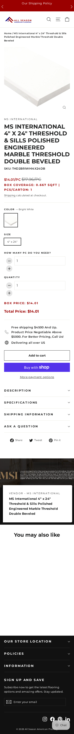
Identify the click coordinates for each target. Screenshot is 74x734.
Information (19, 666)
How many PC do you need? (27, 253)
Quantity (12, 277)
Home (8, 33)
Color (19, 209)
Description (17, 390)
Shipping (10, 195)
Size (7, 234)
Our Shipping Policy (37, 3)
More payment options (37, 377)
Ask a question (21, 426)
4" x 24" (12, 241)
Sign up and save (24, 680)
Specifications (21, 402)
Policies (14, 654)
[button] (2, 6)
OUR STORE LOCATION (28, 641)
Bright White (10, 220)
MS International (21, 119)
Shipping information (28, 414)
